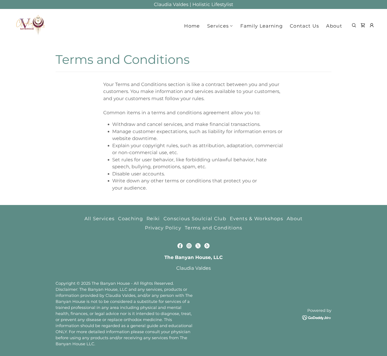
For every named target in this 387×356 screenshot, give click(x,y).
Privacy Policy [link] (163, 228)
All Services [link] (99, 218)
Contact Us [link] (304, 26)
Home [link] (192, 26)
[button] (220, 26)
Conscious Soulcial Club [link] (194, 218)
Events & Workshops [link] (256, 218)
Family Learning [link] (261, 26)
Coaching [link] (130, 218)
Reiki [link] (153, 218)
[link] (30, 25)
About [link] (334, 26)
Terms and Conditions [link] (213, 228)
